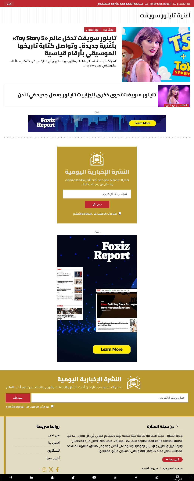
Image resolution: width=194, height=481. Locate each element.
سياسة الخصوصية (131, 3)
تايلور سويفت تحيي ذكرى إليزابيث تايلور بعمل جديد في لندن (87, 94)
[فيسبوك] (57, 469)
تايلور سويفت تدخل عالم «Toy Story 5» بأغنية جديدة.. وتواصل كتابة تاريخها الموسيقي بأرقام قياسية (64, 45)
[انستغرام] (44, 469)
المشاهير (108, 29)
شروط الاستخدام (107, 3)
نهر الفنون (92, 29)
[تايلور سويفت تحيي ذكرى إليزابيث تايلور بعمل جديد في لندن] (174, 96)
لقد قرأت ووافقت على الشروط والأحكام (95, 213)
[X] (51, 469)
